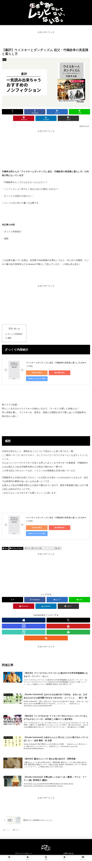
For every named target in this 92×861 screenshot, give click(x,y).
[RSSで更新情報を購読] (46, 638)
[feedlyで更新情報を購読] (68, 632)
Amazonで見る (37, 372)
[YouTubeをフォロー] (68, 626)
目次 (11, 328)
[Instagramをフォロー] (24, 626)
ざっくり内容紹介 (15, 334)
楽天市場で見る (60, 372)
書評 (59, 548)
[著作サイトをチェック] (24, 620)
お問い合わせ (68, 853)
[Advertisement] (46, 39)
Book (6, 548)
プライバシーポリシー (23, 853)
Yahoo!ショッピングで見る (37, 378)
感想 (9, 338)
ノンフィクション (48, 548)
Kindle (36, 548)
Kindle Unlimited (17, 548)
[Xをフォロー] (68, 620)
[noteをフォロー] (24, 632)
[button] (68, 118)
